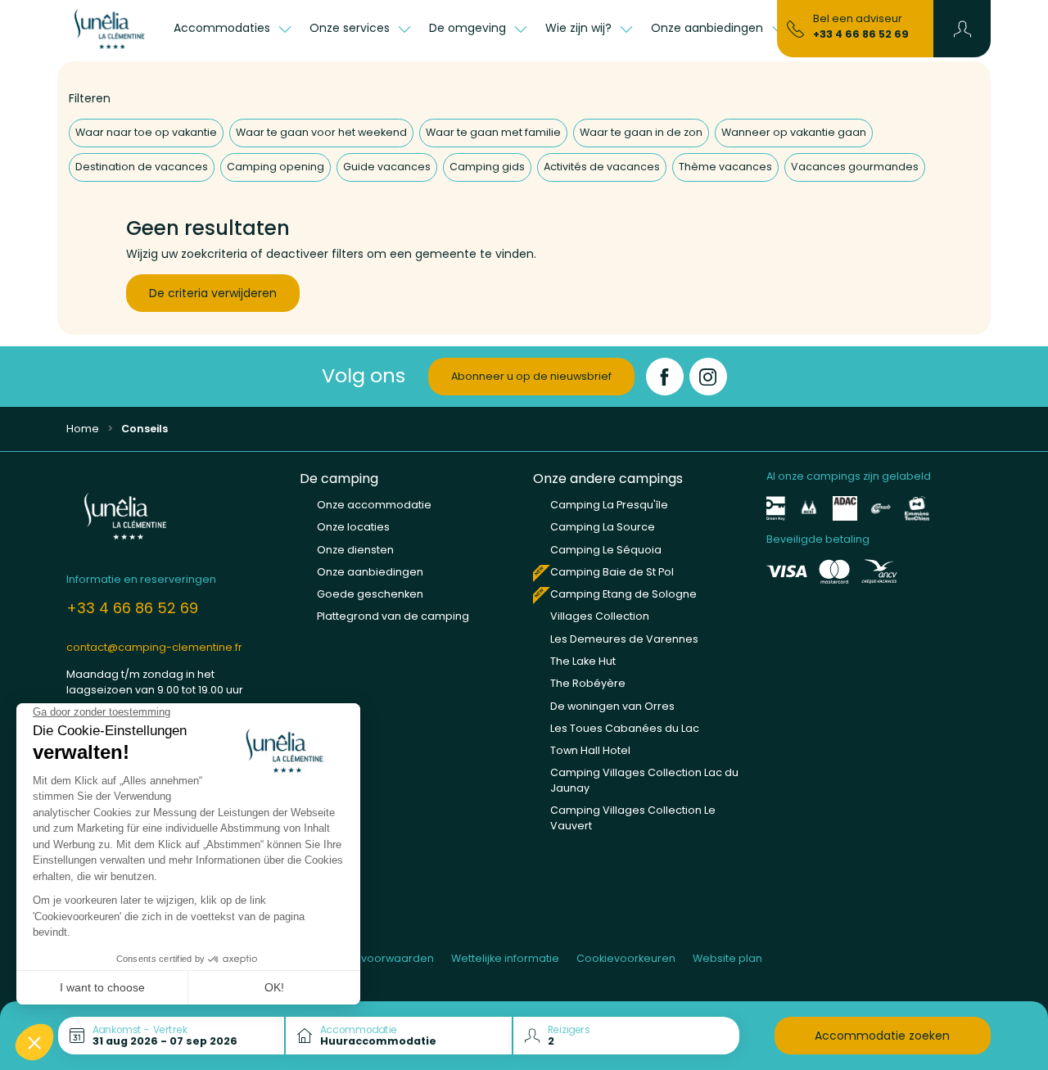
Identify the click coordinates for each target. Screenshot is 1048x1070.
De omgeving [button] (469, 28)
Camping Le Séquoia (606, 550)
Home (82, 429)
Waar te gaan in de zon (641, 132)
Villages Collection (599, 616)
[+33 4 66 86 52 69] (795, 28)
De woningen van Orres (612, 706)
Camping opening (275, 167)
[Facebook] (665, 376)
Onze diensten (355, 550)
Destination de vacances (141, 167)
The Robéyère (588, 683)
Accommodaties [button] (223, 28)
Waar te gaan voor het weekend (321, 132)
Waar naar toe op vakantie (146, 132)
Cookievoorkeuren (625, 958)
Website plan (727, 958)
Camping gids (487, 167)
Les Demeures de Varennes (624, 639)
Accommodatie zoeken (882, 1035)
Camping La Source (602, 527)
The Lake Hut (583, 661)
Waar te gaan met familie (493, 132)
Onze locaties (353, 527)
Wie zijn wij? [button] (580, 28)
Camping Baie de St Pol (612, 572)
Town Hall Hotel (590, 750)
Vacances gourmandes (855, 167)
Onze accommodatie (374, 505)
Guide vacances (387, 167)
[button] (962, 29)
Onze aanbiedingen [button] (708, 28)
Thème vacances (725, 167)
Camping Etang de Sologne (623, 594)
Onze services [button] (351, 28)
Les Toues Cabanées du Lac (624, 728)
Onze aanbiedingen (370, 572)
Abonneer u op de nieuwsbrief (531, 376)
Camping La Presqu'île (609, 505)
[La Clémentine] (111, 28)
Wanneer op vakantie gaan (793, 132)
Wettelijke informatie (505, 958)
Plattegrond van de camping (393, 616)
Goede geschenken (370, 594)
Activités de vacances (602, 167)
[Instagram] (708, 376)
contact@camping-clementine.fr (154, 647)
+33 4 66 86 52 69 (861, 34)
